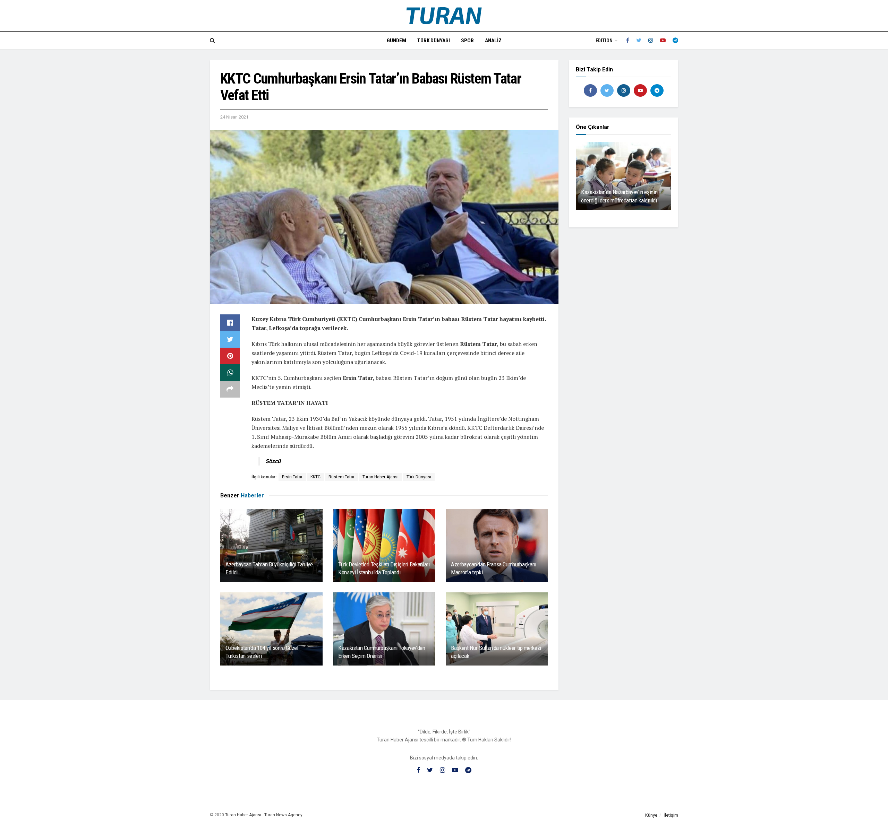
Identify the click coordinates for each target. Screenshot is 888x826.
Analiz (493, 40)
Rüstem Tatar (341, 477)
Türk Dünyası (433, 40)
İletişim (671, 815)
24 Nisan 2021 (234, 117)
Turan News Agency (283, 814)
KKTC (315, 477)
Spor (467, 40)
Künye (651, 815)
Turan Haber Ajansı (380, 477)
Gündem (396, 40)
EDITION (604, 40)
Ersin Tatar (292, 477)
